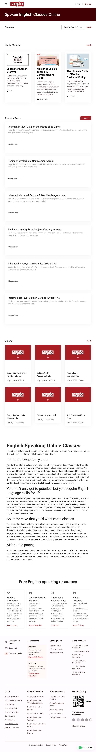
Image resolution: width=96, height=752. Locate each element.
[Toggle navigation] (6, 4)
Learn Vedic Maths (56, 713)
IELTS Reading (9, 704)
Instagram (86, 719)
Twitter (78, 719)
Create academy (34, 673)
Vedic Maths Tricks (56, 710)
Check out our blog (78, 726)
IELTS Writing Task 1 (11, 708)
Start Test (54, 625)
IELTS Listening (10, 716)
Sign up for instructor (36, 657)
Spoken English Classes (35, 696)
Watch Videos (78, 625)
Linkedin (82, 719)
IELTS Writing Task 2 (11, 712)
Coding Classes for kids (58, 717)
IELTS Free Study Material (13, 700)
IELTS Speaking (10, 720)
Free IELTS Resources (12, 728)
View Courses (12, 625)
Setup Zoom (33, 676)
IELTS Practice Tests (11, 724)
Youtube (90, 719)
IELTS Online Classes (12, 696)
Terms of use (63, 745)
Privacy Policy (51, 745)
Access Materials (35, 625)
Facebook (73, 719)
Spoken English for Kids (35, 713)
